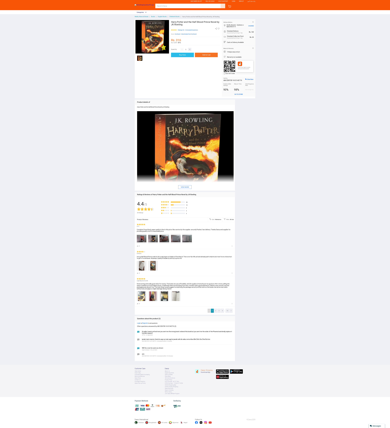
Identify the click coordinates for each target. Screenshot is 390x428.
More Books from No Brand (189, 34)
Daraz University (169, 390)
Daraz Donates (168, 374)
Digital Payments (169, 373)
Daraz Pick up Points (140, 383)
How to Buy (138, 373)
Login (233, 1)
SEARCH (223, 6)
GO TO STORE (239, 94)
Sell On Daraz (210, 1)
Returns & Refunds (140, 376)
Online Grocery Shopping (171, 386)
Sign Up (241, 1)
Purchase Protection (140, 381)
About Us (167, 371)
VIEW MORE (185, 187)
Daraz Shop (138, 378)
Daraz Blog (168, 376)
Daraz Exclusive (169, 388)
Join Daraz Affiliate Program (172, 393)
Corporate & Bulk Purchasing (142, 374)
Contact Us (137, 379)
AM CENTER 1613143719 (232, 80)
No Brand (177, 34)
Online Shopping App (170, 385)
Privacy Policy (168, 379)
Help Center (138, 371)
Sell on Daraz (168, 392)
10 (227, 310)
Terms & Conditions (170, 378)
